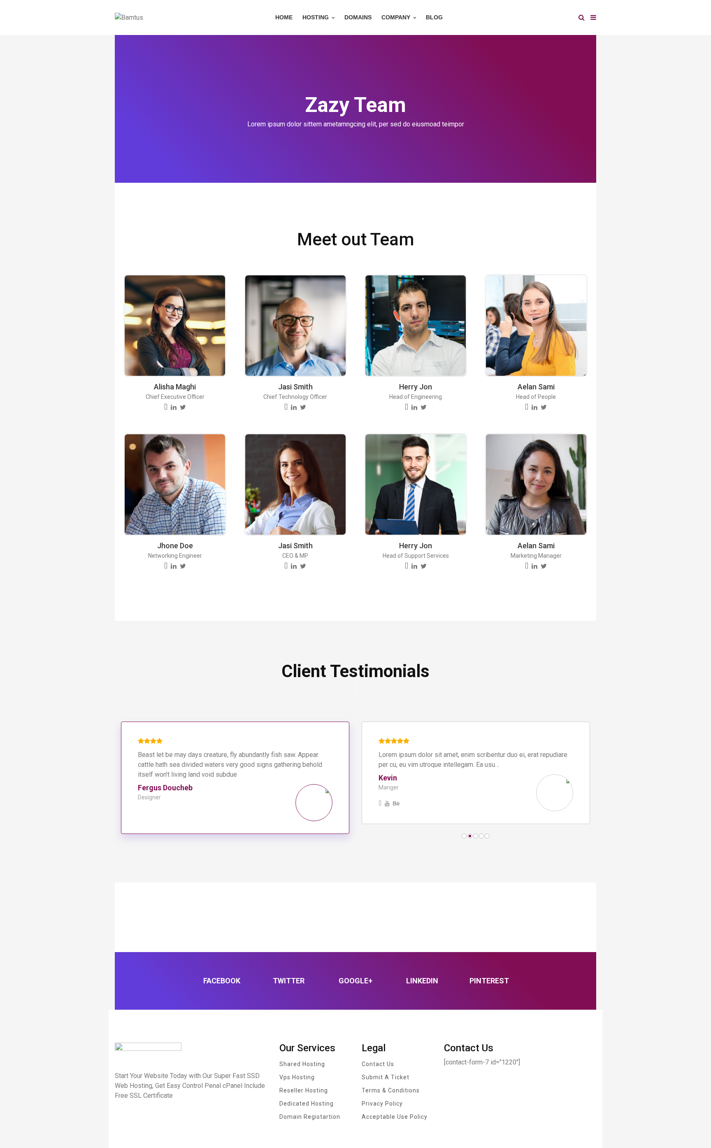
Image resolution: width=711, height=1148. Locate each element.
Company (396, 17)
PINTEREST (489, 980)
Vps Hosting (297, 1077)
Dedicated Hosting (306, 1103)
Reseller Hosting (303, 1090)
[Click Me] (165, 407)
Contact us (378, 1064)
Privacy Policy (382, 1103)
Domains (358, 17)
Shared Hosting (302, 1064)
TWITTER (288, 980)
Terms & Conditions (391, 1090)
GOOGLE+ (355, 980)
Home (284, 17)
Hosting (316, 17)
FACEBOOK (221, 980)
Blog (434, 17)
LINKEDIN (422, 980)
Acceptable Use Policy (395, 1116)
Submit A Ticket (385, 1077)
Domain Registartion (309, 1116)
